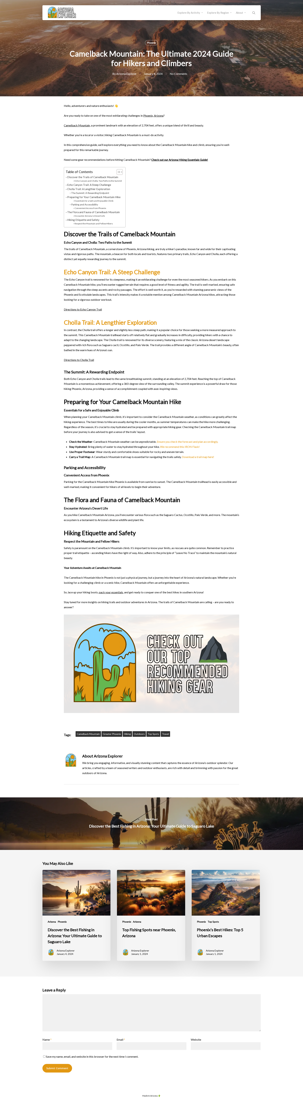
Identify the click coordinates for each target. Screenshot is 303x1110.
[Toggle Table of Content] (118, 172)
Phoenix (151, 42)
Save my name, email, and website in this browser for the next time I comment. (92, 1056)
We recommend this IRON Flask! (180, 446)
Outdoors (139, 733)
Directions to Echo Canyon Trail (83, 309)
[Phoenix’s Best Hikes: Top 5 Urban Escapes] (226, 915)
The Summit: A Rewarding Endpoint (90, 192)
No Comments (178, 73)
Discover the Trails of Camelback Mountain (92, 177)
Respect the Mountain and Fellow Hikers (94, 223)
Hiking (127, 733)
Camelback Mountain (77, 125)
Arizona (52, 921)
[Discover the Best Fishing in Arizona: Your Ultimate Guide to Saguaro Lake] (151, 823)
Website (196, 1039)
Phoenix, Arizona (153, 115)
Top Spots (153, 733)
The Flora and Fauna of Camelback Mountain (93, 212)
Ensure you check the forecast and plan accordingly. (187, 441)
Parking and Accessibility (84, 204)
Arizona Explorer (126, 73)
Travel (165, 733)
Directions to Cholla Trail (79, 359)
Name (47, 1039)
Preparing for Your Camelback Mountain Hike (93, 197)
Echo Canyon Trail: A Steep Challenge (89, 184)
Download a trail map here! (198, 457)
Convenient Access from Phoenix (90, 208)
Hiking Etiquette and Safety (83, 219)
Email (121, 1039)
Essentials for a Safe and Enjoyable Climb (94, 200)
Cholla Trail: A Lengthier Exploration (88, 189)
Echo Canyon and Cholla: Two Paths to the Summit (98, 181)
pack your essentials (111, 592)
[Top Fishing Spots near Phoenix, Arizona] (151, 915)
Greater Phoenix (112, 733)
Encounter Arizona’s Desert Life (90, 216)
